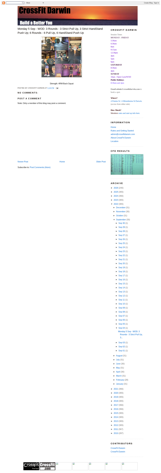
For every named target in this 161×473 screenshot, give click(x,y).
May (118, 368)
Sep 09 (121, 308)
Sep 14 (121, 288)
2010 (116, 433)
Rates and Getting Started (122, 131)
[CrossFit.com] (47, 469)
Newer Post (23, 162)
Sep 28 (121, 231)
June (118, 364)
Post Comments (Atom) (40, 167)
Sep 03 (121, 342)
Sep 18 (121, 271)
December (121, 207)
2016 (116, 409)
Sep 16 (121, 280)
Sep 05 (121, 324)
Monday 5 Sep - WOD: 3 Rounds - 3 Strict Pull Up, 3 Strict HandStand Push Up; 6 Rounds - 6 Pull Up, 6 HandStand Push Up (60, 30)
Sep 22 (121, 255)
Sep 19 (121, 267)
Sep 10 (121, 304)
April (118, 372)
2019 (116, 397)
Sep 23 (121, 251)
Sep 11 (121, 300)
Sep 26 (121, 239)
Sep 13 (121, 292)
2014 (116, 417)
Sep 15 (121, 284)
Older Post (101, 162)
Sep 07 (121, 316)
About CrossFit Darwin (121, 138)
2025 (116, 192)
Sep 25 (121, 243)
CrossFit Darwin (118, 448)
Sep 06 (121, 320)
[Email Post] (57, 88)
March (119, 376)
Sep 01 (121, 351)
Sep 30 (121, 223)
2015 (116, 413)
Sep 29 (121, 227)
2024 (116, 196)
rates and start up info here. (129, 113)
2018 (116, 401)
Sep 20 (121, 263)
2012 (116, 425)
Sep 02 (121, 347)
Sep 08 (121, 312)
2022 (116, 204)
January (120, 384)
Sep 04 (121, 328)
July (118, 360)
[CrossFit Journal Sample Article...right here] (31, 469)
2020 (116, 393)
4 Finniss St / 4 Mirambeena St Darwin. (126, 101)
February (120, 380)
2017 (116, 405)
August (119, 356)
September (121, 220)
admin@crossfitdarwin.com (123, 134)
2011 (116, 429)
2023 (116, 200)
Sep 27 (121, 235)
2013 (116, 421)
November (121, 211)
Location (114, 141)
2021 (116, 389)
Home (62, 162)
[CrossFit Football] (64, 469)
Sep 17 (121, 275)
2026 (116, 188)
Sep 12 (121, 296)
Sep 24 (121, 247)
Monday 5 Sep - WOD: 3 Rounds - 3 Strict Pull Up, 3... (130, 334)
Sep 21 (121, 259)
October (120, 216)
